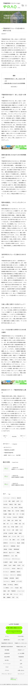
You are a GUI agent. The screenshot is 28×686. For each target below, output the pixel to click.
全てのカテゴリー (8, 447)
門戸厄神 (20, 507)
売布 (14, 514)
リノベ (22, 536)
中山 (8, 526)
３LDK (12, 555)
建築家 (20, 533)
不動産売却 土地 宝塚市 (9, 450)
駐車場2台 (19, 575)
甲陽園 (9, 510)
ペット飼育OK (6, 587)
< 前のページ (5, 436)
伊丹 (18, 536)
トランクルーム (12, 542)
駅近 (4, 530)
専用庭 (4, 584)
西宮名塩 (5, 536)
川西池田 (5, 549)
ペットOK (14, 536)
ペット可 (5, 501)
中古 (17, 597)
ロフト (12, 587)
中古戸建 (17, 510)
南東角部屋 (13, 546)
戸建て (13, 597)
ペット (11, 523)
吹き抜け (13, 568)
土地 (12, 520)
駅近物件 (18, 571)
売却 (20, 520)
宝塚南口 (22, 510)
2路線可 (17, 578)
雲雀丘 (16, 533)
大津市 (17, 501)
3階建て (11, 562)
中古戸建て (5, 504)
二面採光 (5, 565)
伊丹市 (4, 526)
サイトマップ (21, 673)
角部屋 (10, 514)
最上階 (18, 542)
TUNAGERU (15, 517)
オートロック (6, 571)
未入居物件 (5, 562)
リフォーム (13, 498)
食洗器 (23, 542)
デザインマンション (16, 558)
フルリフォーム (6, 581)
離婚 (4, 597)
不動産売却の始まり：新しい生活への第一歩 (14, 80)
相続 (11, 594)
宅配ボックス (19, 568)
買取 (4, 523)
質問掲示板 (21, 517)
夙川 (13, 510)
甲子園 (12, 526)
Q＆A (4, 520)
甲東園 (16, 523)
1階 (10, 539)
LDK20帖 (20, 562)
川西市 (17, 530)
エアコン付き (19, 581)
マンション (16, 594)
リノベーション (6, 498)
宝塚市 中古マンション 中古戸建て (12, 455)
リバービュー (6, 575)
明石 (21, 587)
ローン (21, 594)
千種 (12, 507)
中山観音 (5, 514)
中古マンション (6, 507)
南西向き (16, 584)
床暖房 (14, 565)
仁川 (21, 501)
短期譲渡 (8, 597)
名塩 (20, 523)
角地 (16, 555)
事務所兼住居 (16, 549)
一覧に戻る (14, 436)
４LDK (18, 539)
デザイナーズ (12, 575)
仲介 (8, 523)
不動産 (8, 520)
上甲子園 (5, 533)
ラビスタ (8, 530)
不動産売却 (13, 591)
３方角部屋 (5, 578)
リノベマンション (6, 558)
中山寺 (10, 565)
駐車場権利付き (6, 555)
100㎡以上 (9, 517)
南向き (18, 546)
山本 (9, 536)
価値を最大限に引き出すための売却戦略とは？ (14, 84)
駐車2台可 (5, 552)
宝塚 (8, 591)
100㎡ (21, 530)
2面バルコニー (6, 546)
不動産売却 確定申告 (8, 452)
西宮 (15, 504)
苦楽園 (4, 510)
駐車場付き (5, 542)
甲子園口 (10, 549)
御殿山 (18, 552)
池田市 (13, 501)
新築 (9, 501)
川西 (13, 530)
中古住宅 (16, 587)
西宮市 (17, 526)
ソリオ (21, 526)
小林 (23, 523)
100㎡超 (22, 539)
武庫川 (14, 539)
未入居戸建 (11, 533)
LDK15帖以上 (10, 584)
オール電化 (22, 514)
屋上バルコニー (12, 552)
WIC (23, 565)
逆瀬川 (19, 504)
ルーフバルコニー (6, 568)
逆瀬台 (4, 591)
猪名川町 (19, 498)
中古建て (19, 565)
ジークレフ (5, 539)
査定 (4, 594)
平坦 (4, 517)
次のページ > (22, 436)
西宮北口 (11, 504)
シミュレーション (20, 591)
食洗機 (15, 562)
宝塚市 (16, 520)
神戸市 (16, 507)
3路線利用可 (12, 571)
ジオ (17, 514)
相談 (8, 594)
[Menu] (25, 5)
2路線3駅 (13, 581)
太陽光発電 (11, 578)
